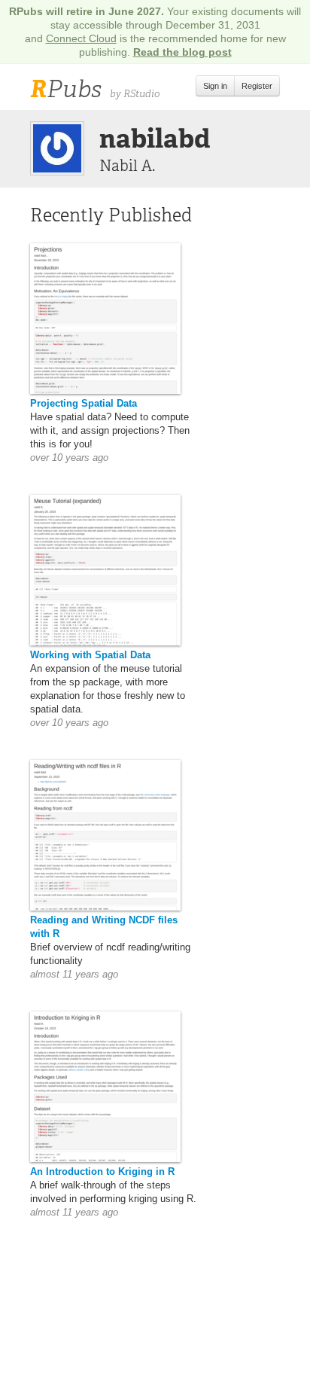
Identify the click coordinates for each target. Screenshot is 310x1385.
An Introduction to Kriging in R (102, 1171)
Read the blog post (182, 52)
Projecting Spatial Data (83, 403)
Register (257, 85)
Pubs (66, 89)
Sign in (215, 85)
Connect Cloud (81, 38)
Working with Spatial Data (90, 654)
